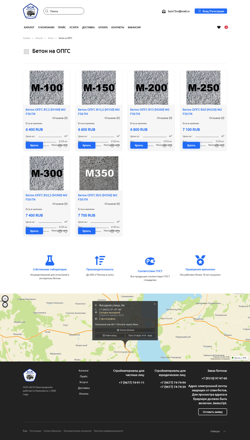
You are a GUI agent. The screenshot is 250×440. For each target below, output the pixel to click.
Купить (34, 145)
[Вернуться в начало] (30, 11)
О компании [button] (46, 27)
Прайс (84, 376)
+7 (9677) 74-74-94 (173, 382)
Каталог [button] (29, 27)
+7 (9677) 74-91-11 (131, 382)
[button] (224, 431)
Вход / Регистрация (213, 11)
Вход (25, 430)
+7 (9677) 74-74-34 (173, 386)
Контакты (117, 27)
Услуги (83, 382)
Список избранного (52, 430)
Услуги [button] (74, 27)
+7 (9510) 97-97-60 (214, 378)
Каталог (84, 370)
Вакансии (134, 27)
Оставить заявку (212, 411)
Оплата (103, 27)
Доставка (88, 27)
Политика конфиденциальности (108, 430)
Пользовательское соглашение (77, 430)
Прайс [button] (62, 27)
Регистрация (35, 430)
